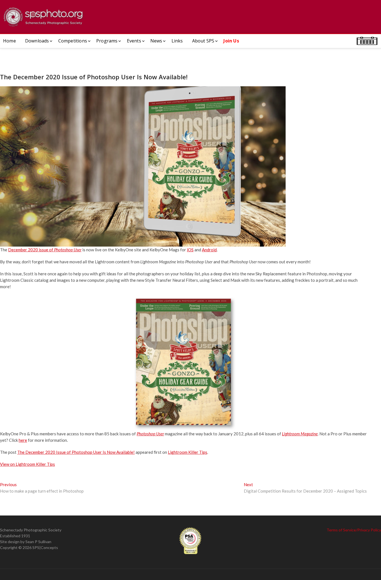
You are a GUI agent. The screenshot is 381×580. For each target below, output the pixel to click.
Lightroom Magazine (300, 433)
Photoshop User (150, 433)
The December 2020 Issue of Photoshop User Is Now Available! (76, 452)
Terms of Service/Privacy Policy (354, 530)
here (23, 440)
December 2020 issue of (44, 249)
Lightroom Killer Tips (187, 452)
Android (209, 249)
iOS (190, 249)
